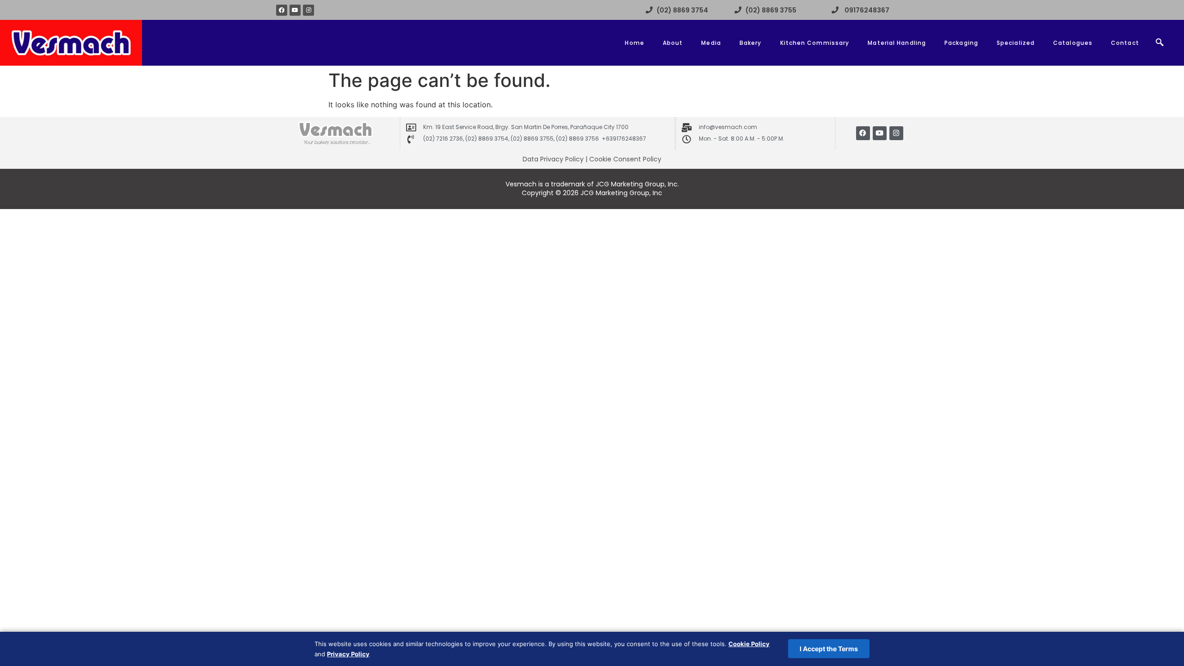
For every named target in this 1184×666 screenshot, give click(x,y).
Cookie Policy (749, 644)
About (673, 43)
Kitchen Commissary (815, 43)
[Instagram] (308, 10)
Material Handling (897, 43)
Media (711, 43)
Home (634, 43)
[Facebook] (281, 10)
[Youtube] (295, 10)
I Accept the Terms (829, 649)
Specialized (1016, 43)
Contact (1125, 43)
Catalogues (1072, 43)
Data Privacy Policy (553, 159)
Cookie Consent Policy (625, 159)
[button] (1160, 43)
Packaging (961, 43)
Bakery (751, 43)
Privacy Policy (348, 654)
